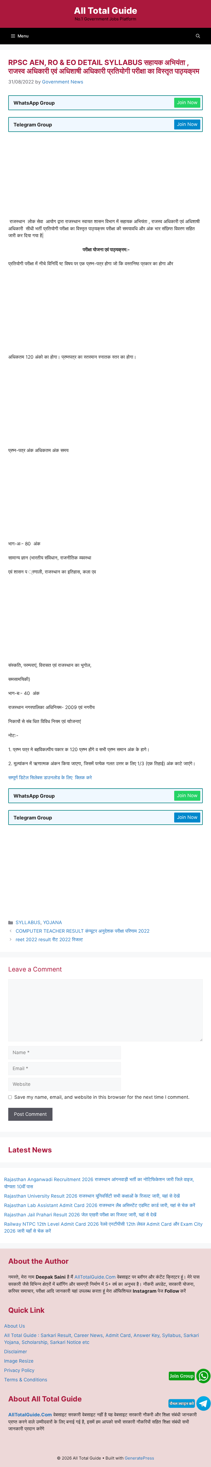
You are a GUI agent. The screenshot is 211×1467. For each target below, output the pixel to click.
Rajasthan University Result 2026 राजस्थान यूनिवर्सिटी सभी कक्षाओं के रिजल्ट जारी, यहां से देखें (92, 1196)
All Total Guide (105, 10)
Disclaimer (15, 1351)
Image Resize (19, 1361)
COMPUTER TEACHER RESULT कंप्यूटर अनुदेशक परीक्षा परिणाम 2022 (82, 931)
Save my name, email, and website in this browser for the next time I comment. (102, 1097)
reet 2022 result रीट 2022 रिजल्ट (49, 939)
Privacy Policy (19, 1370)
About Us (14, 1326)
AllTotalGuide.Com (95, 1277)
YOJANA (52, 922)
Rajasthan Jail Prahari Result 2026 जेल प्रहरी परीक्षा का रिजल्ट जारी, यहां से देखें (80, 1214)
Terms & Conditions (25, 1379)
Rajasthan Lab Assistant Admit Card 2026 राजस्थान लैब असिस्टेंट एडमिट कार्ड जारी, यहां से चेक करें (99, 1205)
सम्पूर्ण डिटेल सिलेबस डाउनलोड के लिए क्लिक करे (50, 777)
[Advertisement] (105, 177)
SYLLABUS (28, 922)
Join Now (187, 102)
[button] (198, 36)
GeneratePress (139, 1458)
